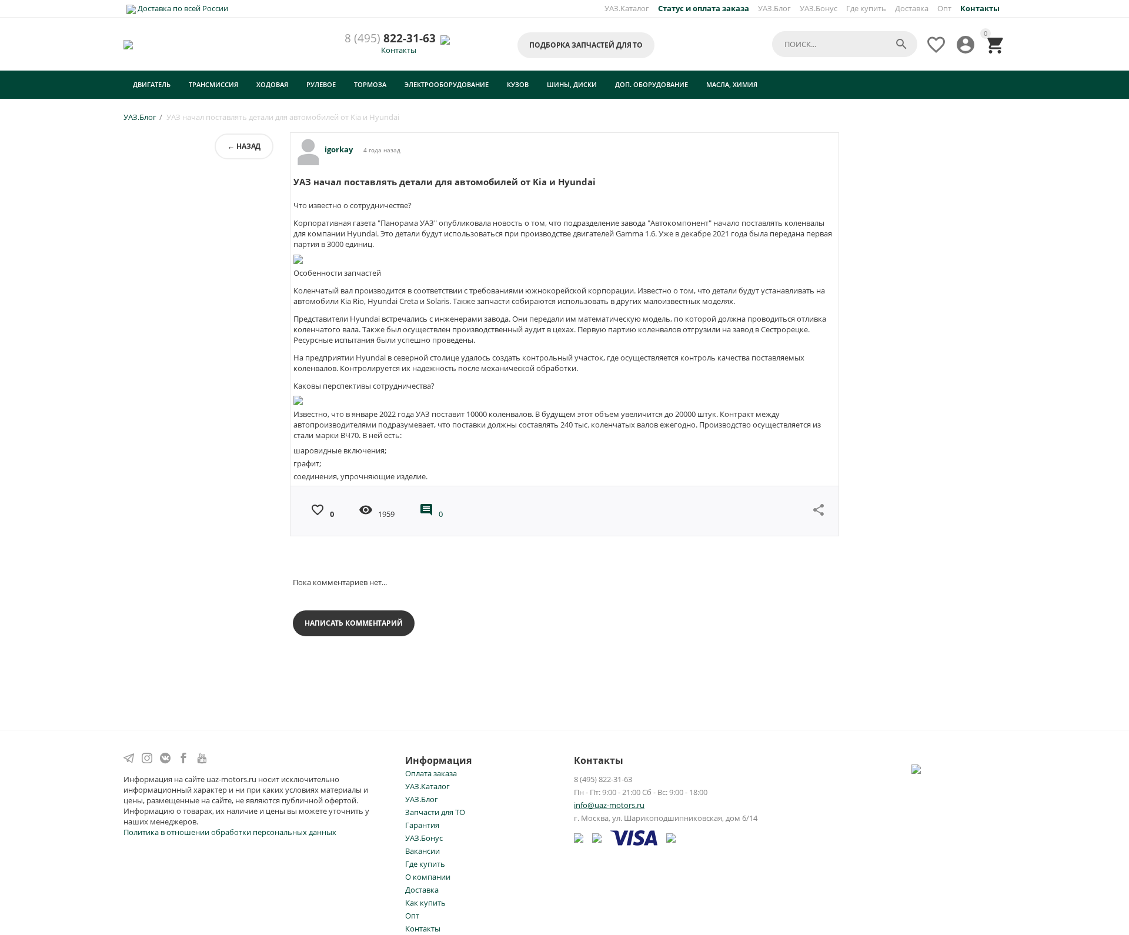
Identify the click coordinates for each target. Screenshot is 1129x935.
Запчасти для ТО (435, 812)
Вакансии (422, 851)
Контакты (398, 50)
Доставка (911, 8)
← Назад (244, 146)
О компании (427, 876)
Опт (944, 8)
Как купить (425, 902)
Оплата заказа (431, 773)
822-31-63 (390, 38)
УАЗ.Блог (774, 8)
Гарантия (422, 825)
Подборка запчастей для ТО (586, 45)
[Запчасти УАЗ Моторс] (129, 44)
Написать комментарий (354, 623)
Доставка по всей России (182, 8)
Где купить (866, 8)
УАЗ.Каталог (626, 8)
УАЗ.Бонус (818, 8)
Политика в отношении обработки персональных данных (229, 832)
